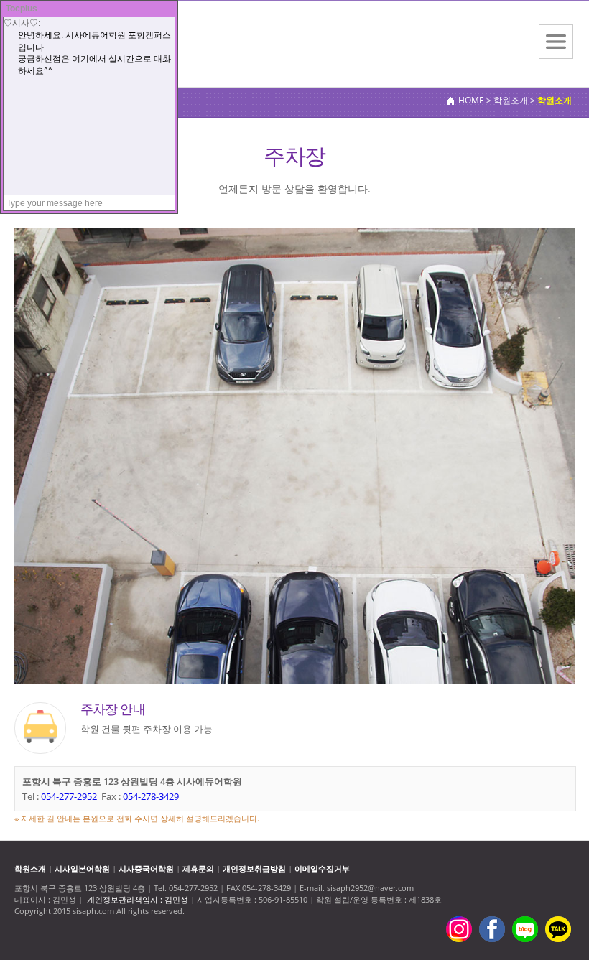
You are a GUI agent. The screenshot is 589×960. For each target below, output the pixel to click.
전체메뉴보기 (556, 41)
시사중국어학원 (146, 868)
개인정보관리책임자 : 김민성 (137, 899)
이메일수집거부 (322, 868)
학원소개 (30, 868)
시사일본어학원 (82, 868)
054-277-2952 (69, 796)
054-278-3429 (151, 796)
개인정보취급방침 (254, 868)
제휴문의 (198, 868)
